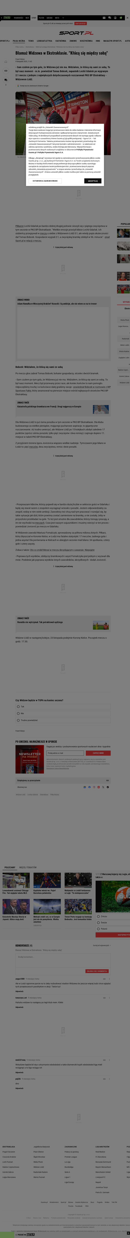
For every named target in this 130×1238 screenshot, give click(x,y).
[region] (65, 155)
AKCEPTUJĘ (93, 181)
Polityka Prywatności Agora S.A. (50, 152)
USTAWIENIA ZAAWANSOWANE (45, 181)
